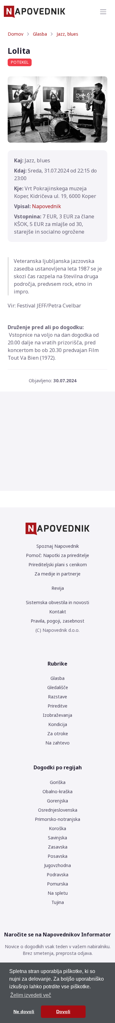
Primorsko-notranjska (57, 819)
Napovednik (46, 206)
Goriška (57, 782)
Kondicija (57, 724)
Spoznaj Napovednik (57, 546)
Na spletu (58, 893)
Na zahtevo (57, 743)
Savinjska (57, 838)
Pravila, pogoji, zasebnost (57, 621)
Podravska (57, 874)
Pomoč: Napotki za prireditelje (57, 555)
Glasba (40, 34)
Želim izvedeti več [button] (30, 995)
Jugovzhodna (57, 865)
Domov (15, 34)
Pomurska (57, 884)
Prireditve (57, 706)
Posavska (57, 856)
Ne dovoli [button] (23, 1011)
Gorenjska (57, 801)
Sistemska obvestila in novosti (57, 602)
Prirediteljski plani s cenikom (57, 564)
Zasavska (57, 847)
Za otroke (57, 733)
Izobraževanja (57, 715)
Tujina (57, 902)
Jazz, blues (67, 34)
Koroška (57, 828)
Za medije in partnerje (57, 574)
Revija (57, 588)
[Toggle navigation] (103, 11)
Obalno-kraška (57, 791)
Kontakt (57, 612)
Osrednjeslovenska (57, 810)
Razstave (57, 697)
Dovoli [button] (63, 1011)
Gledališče (57, 687)
